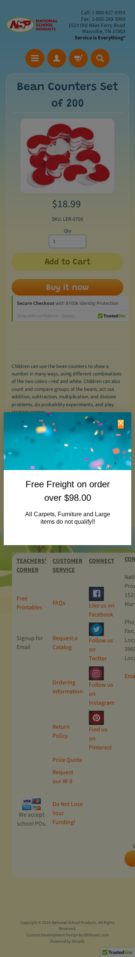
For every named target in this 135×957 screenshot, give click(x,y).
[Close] (121, 424)
